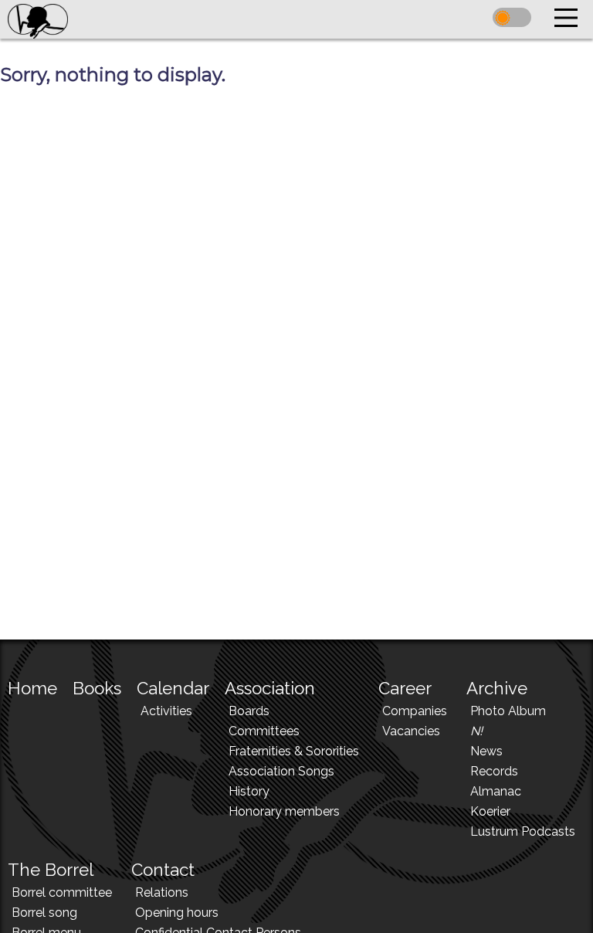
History (249, 791)
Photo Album (508, 711)
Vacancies (411, 731)
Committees (264, 731)
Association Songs (281, 771)
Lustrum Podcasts (522, 831)
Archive (496, 688)
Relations (161, 892)
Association (270, 688)
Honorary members (284, 811)
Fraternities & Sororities (294, 751)
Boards (249, 711)
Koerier (490, 811)
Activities (166, 711)
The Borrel (50, 870)
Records (494, 771)
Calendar (173, 688)
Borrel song (44, 912)
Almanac (495, 791)
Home (32, 688)
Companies (414, 711)
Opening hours (177, 912)
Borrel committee (62, 892)
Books (97, 688)
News (486, 751)
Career (405, 688)
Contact (163, 870)
